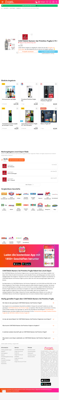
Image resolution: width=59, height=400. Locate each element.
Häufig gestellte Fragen (6, 349)
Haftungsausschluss (30, 389)
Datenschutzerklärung (6, 391)
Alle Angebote (4, 353)
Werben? (3, 351)
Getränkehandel (49, 309)
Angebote (18, 8)
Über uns (3, 358)
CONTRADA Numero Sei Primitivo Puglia (18, 308)
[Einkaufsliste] (53, 2)
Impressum (3, 361)
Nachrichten (4, 363)
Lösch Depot (12, 8)
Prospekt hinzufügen (5, 360)
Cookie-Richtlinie (15, 391)
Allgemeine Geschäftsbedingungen (43, 389)
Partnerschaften (31, 356)
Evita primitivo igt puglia (40, 311)
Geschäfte (6, 8)
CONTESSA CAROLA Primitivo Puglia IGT (19, 313)
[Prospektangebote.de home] (9, 1)
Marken (3, 355)
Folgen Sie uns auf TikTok (20, 361)
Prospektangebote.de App (7, 356)
